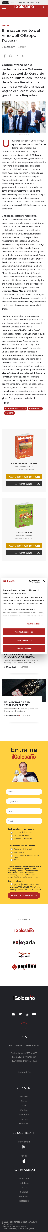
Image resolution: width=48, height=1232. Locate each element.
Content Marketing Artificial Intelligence (18, 1228)
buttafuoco (35, 408)
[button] (43, 119)
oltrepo (9, 413)
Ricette (16, 860)
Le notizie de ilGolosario (23, 832)
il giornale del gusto (15, 408)
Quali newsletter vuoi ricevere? (21, 829)
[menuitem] (24, 1072)
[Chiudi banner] (44, 581)
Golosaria (12, 2)
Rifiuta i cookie (24, 648)
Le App (38, 2)
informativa (19, 886)
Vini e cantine (19, 852)
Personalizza (22, 640)
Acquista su (24, 484)
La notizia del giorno (21, 835)
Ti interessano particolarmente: (21, 846)
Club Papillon (30, 2)
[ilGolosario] (24, 5)
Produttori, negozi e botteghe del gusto (26, 856)
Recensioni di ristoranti (23, 849)
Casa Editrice (21, 2)
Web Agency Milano (18, 1226)
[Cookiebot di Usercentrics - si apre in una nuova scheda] (30, 581)
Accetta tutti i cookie (24, 632)
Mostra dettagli (33, 624)
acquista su (24, 477)
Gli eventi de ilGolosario (23, 839)
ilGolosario (5, 2)
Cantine (5, 26)
